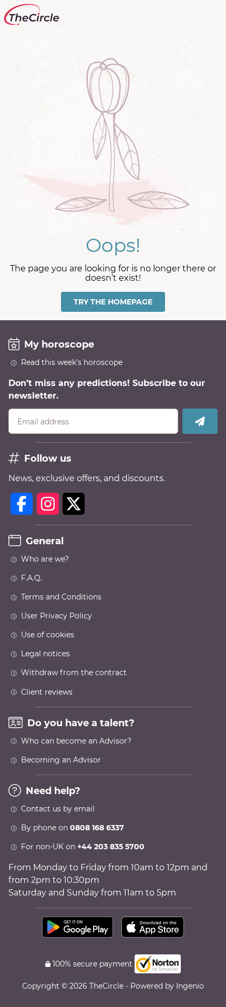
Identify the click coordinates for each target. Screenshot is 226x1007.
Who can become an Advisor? (76, 741)
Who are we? (45, 559)
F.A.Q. (31, 578)
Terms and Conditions (61, 597)
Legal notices (45, 653)
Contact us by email (58, 809)
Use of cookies (47, 634)
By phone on (72, 827)
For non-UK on (83, 846)
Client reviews (47, 692)
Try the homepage (113, 302)
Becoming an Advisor (61, 760)
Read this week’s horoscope (71, 362)
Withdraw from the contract (74, 672)
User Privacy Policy (56, 616)
